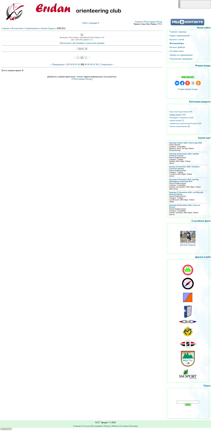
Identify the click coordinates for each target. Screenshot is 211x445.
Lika (91, 40)
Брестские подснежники (179, 112)
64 (86, 64)
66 (91, 64)
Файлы (115, 426)
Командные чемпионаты (179, 118)
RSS (160, 24)
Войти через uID (187, 77)
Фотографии (96, 426)
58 (68, 64)
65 (89, 64)
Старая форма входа (188, 89)
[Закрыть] (179, 7)
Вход (159, 22)
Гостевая (124, 426)
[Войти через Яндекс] (187, 83)
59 (71, 64)
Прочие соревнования (178, 126)
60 (73, 64)
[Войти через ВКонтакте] (177, 83)
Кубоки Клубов (175, 120)
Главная (138, 22)
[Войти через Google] (192, 83)
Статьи (85, 426)
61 (76, 64)
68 (97, 64)
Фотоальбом (17, 28)
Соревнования (32, 28)
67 (94, 64)
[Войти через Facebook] (182, 83)
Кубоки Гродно (48, 28)
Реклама (134, 426)
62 (79, 64)
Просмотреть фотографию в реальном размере (82, 43)
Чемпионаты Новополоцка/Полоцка (183, 123)
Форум (107, 426)
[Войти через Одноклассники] (198, 83)
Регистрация (150, 22)
